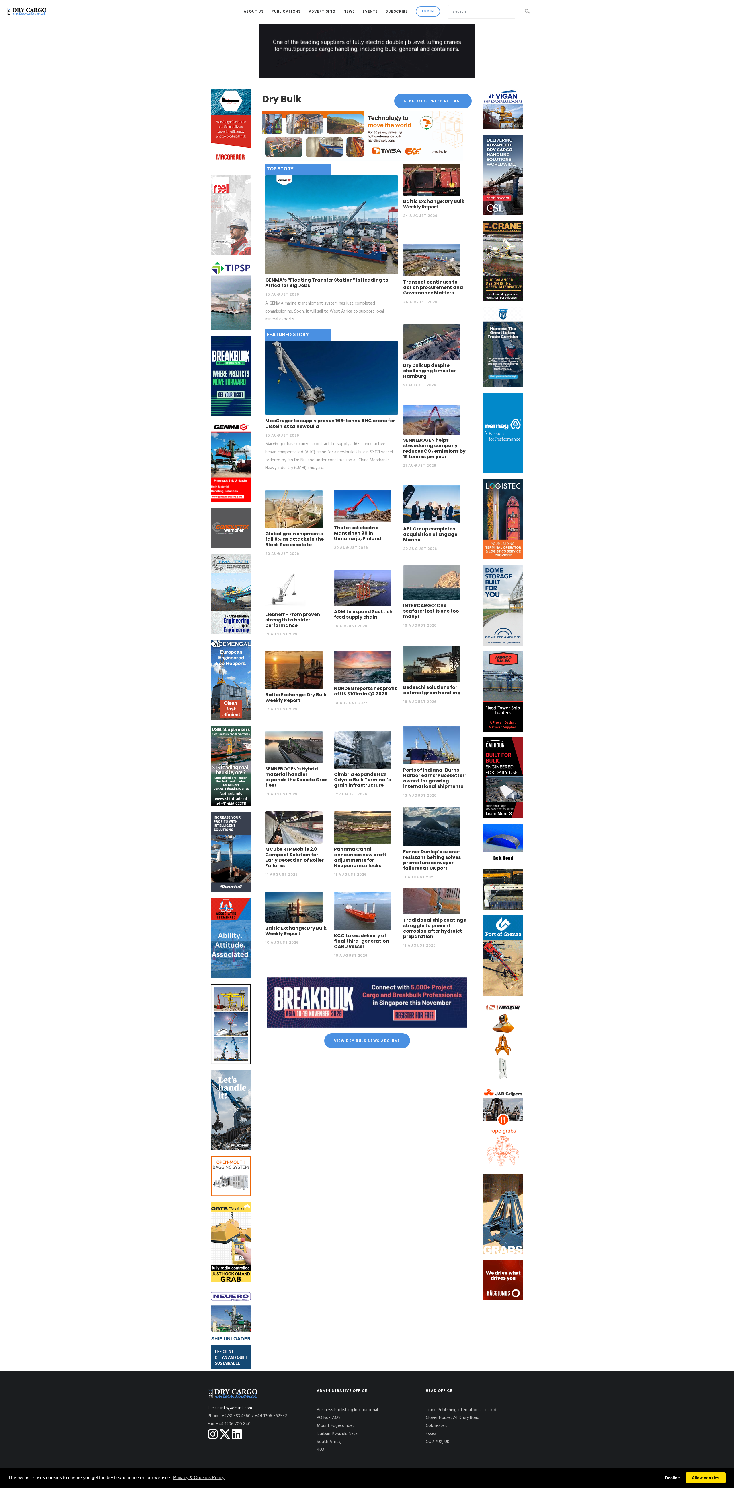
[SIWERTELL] (231, 852)
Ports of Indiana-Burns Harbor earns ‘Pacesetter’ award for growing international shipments (434, 778)
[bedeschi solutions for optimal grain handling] (431, 663)
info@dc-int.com (236, 1408)
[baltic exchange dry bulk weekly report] (431, 179)
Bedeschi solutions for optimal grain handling (432, 690)
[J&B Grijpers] (503, 1128)
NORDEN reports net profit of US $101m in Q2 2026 (365, 691)
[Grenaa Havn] (503, 955)
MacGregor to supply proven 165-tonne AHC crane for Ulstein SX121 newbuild (330, 423)
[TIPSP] (231, 295)
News (349, 11)
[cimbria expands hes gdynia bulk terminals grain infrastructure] (362, 749)
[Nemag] (503, 433)
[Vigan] (503, 109)
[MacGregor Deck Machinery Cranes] (231, 129)
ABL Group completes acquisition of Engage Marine (430, 534)
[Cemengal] (231, 680)
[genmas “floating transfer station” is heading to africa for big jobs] (331, 224)
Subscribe (396, 11)
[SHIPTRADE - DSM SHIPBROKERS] (231, 766)
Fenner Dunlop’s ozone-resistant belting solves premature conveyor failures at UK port (432, 860)
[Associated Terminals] (231, 938)
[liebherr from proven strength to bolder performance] (294, 589)
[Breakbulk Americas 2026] (231, 376)
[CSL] (503, 175)
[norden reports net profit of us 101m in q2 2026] (362, 666)
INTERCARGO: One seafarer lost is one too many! (431, 611)
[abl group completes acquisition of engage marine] (431, 504)
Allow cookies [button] (705, 1477)
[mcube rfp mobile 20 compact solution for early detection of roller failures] (294, 827)
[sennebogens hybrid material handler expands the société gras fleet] (294, 746)
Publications (286, 11)
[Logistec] (503, 519)
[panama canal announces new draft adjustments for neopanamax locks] (362, 827)
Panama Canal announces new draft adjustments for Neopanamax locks (360, 857)
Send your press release (433, 100)
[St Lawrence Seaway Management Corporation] (503, 347)
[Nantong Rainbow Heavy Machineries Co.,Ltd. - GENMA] (231, 462)
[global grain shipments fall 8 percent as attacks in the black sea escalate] (294, 508)
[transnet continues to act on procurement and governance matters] (431, 260)
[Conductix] (231, 528)
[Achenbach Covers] (503, 844)
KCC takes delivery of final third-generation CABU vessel (361, 941)
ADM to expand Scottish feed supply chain (363, 614)
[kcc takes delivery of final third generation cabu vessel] (362, 910)
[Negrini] (503, 1042)
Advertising (322, 11)
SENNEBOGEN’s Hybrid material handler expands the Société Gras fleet (296, 777)
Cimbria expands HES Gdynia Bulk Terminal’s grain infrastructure (362, 779)
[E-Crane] (503, 261)
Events (370, 11)
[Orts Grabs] (231, 1242)
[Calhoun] (503, 778)
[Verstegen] (503, 1214)
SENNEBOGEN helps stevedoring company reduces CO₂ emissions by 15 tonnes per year (434, 448)
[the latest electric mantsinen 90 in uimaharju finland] (362, 505)
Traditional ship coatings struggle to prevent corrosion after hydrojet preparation (434, 928)
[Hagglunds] (503, 1280)
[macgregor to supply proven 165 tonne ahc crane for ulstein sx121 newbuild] (331, 377)
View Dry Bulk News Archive (367, 1040)
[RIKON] (231, 1024)
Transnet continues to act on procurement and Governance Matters (433, 287)
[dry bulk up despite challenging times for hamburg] (431, 341)
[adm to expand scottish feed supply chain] (362, 587)
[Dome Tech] (503, 605)
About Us (254, 11)
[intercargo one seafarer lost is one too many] (431, 582)
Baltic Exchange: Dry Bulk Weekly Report (433, 204)
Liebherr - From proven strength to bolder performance (292, 620)
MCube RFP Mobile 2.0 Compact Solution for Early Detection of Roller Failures (294, 857)
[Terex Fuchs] (231, 1110)
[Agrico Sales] (503, 691)
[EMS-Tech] (231, 594)
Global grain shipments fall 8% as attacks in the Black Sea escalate (294, 539)
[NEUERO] (231, 1328)
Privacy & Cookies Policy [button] (199, 1477)
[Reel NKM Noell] (231, 215)
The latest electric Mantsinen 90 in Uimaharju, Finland (357, 533)
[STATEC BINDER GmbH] (231, 1176)
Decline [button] (672, 1477)
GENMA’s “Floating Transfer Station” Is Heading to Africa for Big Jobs (327, 283)
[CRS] (503, 889)
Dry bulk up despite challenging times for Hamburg (429, 370)
